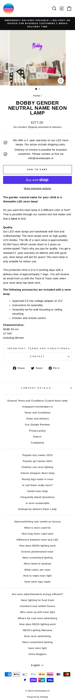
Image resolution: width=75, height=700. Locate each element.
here (14, 218)
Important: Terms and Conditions (37, 348)
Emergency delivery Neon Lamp (37, 509)
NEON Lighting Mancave (37, 630)
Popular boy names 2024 (37, 455)
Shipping (32, 127)
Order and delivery (37, 418)
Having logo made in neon (37, 479)
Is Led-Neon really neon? (37, 485)
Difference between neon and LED (37, 539)
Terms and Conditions (37, 412)
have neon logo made (37, 581)
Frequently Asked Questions (38, 497)
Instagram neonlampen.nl (37, 406)
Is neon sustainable (37, 503)
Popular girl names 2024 (37, 461)
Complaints (37, 442)
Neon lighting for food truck (37, 600)
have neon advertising (37, 636)
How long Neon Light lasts (37, 533)
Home (36, 95)
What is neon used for (37, 527)
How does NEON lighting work (37, 545)
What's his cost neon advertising (37, 618)
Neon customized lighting (37, 557)
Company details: (36, 388)
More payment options (37, 188)
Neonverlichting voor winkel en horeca (37, 521)
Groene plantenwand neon (37, 551)
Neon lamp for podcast (37, 563)
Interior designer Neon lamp (37, 473)
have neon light (37, 648)
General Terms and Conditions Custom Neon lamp (37, 400)
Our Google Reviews (37, 424)
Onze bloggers (37, 654)
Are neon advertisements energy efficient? (37, 594)
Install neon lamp (37, 491)
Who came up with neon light (37, 612)
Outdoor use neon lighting (37, 467)
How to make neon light (37, 575)
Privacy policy (37, 430)
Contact (37, 356)
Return (37, 436)
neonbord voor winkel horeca (37, 606)
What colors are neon (37, 569)
